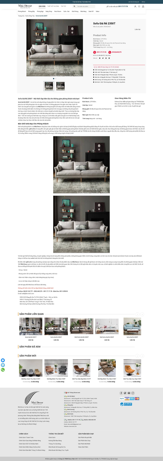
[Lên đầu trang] (158, 447)
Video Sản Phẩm (83, 447)
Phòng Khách (22, 11)
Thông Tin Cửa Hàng (55, 444)
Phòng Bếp (31, 11)
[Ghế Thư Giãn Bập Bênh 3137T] (81, 368)
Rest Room (57, 11)
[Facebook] (121, 393)
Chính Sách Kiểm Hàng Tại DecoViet (29, 447)
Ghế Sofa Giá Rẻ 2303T (82, 337)
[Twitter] (125, 393)
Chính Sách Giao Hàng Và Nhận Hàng (30, 440)
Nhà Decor (24, 264)
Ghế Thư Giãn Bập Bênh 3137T (81, 379)
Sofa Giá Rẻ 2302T (56, 337)
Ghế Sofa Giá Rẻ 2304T (107, 337)
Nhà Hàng (83, 11)
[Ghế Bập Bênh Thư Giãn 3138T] (56, 368)
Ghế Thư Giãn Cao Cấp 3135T (132, 379)
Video (97, 11)
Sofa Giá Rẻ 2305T (132, 337)
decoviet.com (73, 426)
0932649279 (116, 52)
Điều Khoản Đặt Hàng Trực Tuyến (59, 450)
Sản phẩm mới (27, 355)
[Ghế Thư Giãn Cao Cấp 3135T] (132, 368)
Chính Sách (52, 437)
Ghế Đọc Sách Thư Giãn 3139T (30, 379)
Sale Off (91, 11)
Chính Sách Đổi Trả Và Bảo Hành (28, 444)
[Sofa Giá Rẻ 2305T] (132, 326)
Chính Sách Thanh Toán (26, 437)
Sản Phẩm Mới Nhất (84, 444)
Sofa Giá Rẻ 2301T (31, 337)
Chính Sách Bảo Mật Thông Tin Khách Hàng (32, 450)
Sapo (116, 459)
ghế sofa (32, 129)
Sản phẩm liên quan (31, 314)
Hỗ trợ (143, 2)
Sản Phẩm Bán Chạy (84, 440)
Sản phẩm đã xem (29, 346)
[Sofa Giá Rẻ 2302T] (56, 326)
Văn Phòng (75, 11)
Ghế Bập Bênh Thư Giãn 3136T (107, 379)
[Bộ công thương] (132, 404)
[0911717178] (3, 370)
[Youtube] (129, 393)
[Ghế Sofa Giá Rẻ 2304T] (107, 326)
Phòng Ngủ (40, 11)
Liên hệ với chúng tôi (133, 2)
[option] (54, 48)
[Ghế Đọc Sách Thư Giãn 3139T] (31, 368)
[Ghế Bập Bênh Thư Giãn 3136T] (107, 368)
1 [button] (53, 78)
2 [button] (55, 78)
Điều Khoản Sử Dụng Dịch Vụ (57, 447)
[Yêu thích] (139, 6)
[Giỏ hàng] (143, 6)
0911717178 (123, 6)
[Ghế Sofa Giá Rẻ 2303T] (81, 326)
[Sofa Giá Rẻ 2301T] (31, 326)
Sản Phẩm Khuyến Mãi (85, 437)
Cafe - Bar (66, 11)
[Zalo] (3, 365)
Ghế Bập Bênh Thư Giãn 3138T (56, 379)
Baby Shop (49, 11)
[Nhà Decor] (34, 398)
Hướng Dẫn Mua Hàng (55, 440)
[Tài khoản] (135, 6)
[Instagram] (133, 393)
